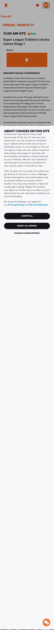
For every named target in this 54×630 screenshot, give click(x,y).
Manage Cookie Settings (27, 233)
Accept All (27, 216)
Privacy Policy (16, 205)
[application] (46, 622)
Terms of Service (38, 205)
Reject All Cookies (27, 226)
